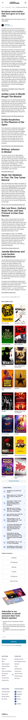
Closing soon (14, 576)
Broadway (14, 557)
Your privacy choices (5, 674)
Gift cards (17, 678)
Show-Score (5, 694)
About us (4, 659)
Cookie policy (5, 680)
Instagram (19, 694)
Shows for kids (14, 581)
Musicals (14, 567)
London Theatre (6, 691)
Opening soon (18, 668)
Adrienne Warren (13, 187)
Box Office (4, 699)
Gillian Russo (7, 24)
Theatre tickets (18, 676)
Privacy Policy (18, 645)
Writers (3, 668)
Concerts (14, 571)
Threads (19, 699)
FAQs (3, 661)
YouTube (19, 704)
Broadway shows (19, 659)
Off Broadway (14, 562)
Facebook (19, 691)
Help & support (5, 664)
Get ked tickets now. (8, 171)
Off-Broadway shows (20, 661)
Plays (16, 666)
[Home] (14, 3)
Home (3, 7)
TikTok (18, 696)
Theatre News (8, 7)
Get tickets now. (13, 116)
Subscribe (14, 641)
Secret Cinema (5, 696)
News (13, 7)
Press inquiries (6, 666)
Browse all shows (14, 481)
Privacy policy (5, 678)
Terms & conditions (7, 671)
